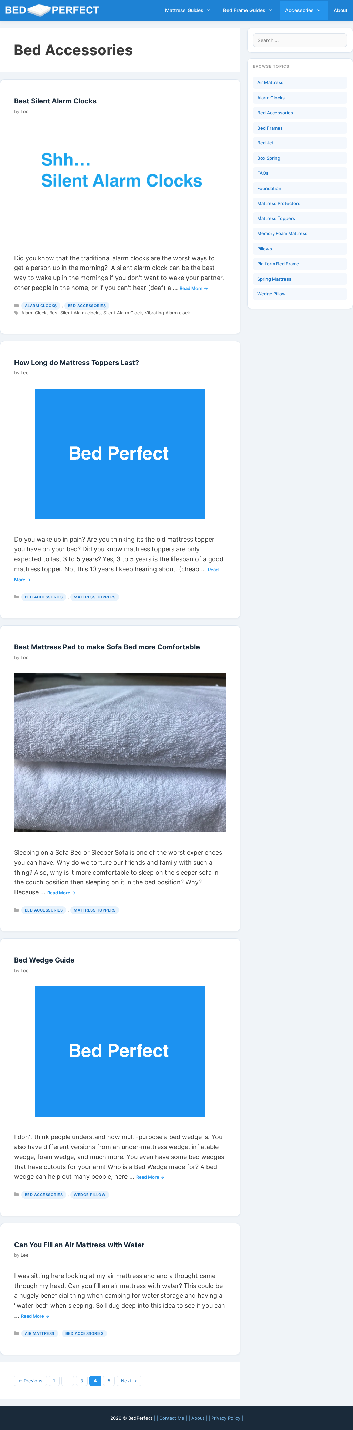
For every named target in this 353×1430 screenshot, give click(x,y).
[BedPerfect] (54, 10)
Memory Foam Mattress (282, 233)
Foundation (269, 188)
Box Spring (268, 158)
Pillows (264, 248)
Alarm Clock (34, 312)
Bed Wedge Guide (44, 960)
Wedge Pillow (89, 1194)
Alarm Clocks (41, 305)
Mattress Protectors (278, 203)
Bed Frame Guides (244, 10)
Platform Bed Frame (278, 263)
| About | (198, 1418)
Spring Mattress (274, 279)
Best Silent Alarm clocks (75, 312)
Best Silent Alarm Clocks (55, 101)
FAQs (263, 173)
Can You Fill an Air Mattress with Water (79, 1245)
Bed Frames (270, 128)
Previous (30, 1380)
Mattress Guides (184, 10)
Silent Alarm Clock (122, 312)
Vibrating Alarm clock (167, 312)
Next (129, 1380)
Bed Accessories (87, 305)
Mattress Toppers (94, 597)
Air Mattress (39, 1333)
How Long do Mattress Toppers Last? (76, 363)
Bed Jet (265, 142)
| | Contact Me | (170, 1418)
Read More (191, 288)
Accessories (299, 10)
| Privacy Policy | (226, 1418)
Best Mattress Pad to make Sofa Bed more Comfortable (107, 647)
